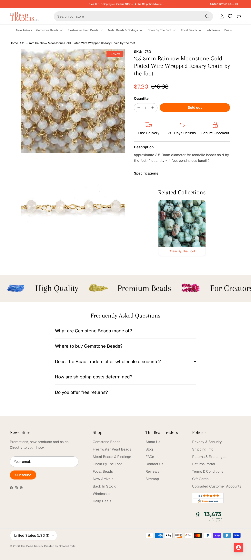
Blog (149, 449)
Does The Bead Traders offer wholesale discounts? (108, 361)
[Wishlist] (230, 16)
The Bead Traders (32, 546)
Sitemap (152, 479)
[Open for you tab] (238, 547)
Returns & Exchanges (209, 456)
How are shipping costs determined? (93, 377)
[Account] (221, 16)
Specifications (146, 173)
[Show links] (63, 30)
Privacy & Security (207, 442)
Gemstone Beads (47, 30)
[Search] (207, 16)
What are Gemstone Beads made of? (93, 331)
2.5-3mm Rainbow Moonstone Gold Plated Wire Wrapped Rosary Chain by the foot (78, 43)
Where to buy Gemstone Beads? (89, 346)
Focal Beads (189, 30)
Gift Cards (200, 479)
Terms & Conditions (207, 471)
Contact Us (154, 464)
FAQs (150, 456)
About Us (153, 442)
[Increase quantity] (153, 107)
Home (14, 43)
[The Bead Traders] (24, 16)
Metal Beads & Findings (123, 30)
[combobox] (133, 16)
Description (144, 147)
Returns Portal (203, 464)
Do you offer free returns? (81, 392)
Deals (228, 30)
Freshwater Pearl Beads (83, 30)
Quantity (141, 98)
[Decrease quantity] (137, 107)
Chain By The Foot (159, 30)
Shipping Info (202, 449)
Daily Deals (102, 501)
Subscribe (23, 475)
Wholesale (213, 30)
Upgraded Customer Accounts (216, 486)
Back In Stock (104, 486)
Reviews (152, 471)
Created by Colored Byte (59, 546)
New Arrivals (24, 30)
